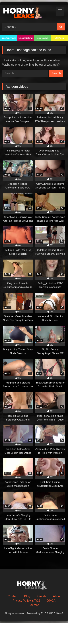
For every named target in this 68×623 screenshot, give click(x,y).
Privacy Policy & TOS (26, 600)
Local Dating (25, 38)
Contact (13, 596)
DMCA (51, 600)
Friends (41, 596)
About (57, 596)
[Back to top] (57, 612)
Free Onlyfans (8, 38)
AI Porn (59, 38)
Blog (27, 596)
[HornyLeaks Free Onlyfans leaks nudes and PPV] (28, 13)
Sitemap (34, 605)
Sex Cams (42, 38)
